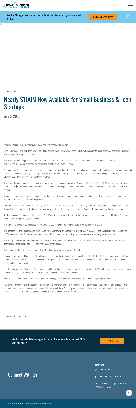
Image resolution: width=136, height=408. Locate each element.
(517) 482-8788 (102, 369)
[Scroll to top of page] (129, 393)
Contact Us (112, 341)
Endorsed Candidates (103, 17)
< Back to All (10, 91)
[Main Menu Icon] (130, 5)
